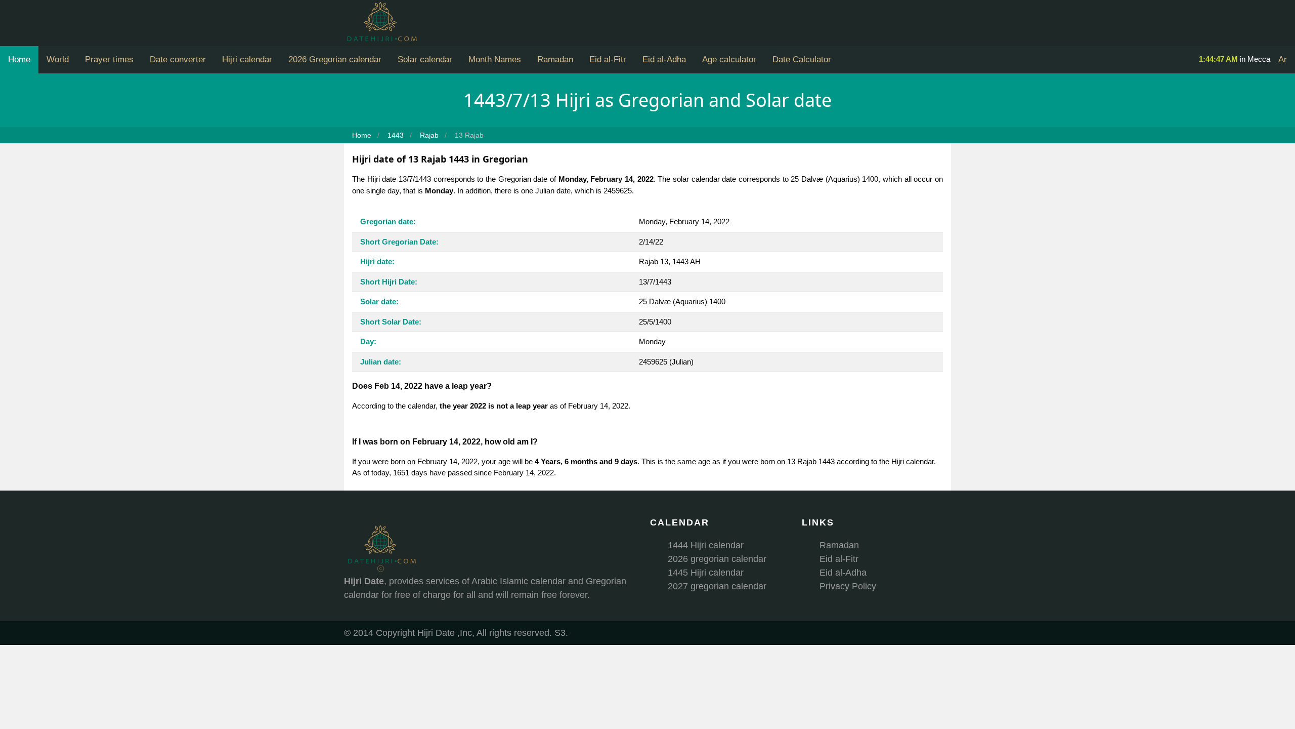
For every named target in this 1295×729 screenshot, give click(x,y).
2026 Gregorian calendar (334, 59)
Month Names (494, 59)
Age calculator (729, 59)
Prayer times (109, 59)
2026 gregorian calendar (717, 559)
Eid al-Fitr (607, 59)
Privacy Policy (847, 586)
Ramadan (555, 59)
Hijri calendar (247, 59)
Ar (1282, 59)
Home (19, 59)
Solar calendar (425, 59)
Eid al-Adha (664, 59)
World (58, 59)
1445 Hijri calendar (706, 573)
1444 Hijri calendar (706, 545)
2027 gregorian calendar (717, 586)
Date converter (178, 59)
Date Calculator (801, 59)
